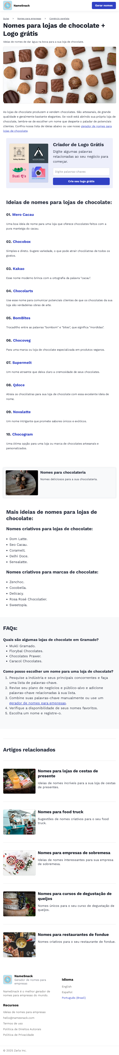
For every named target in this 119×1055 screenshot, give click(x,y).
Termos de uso (13, 1023)
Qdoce (19, 385)
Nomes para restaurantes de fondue (73, 934)
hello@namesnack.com (18, 1017)
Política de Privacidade (18, 1034)
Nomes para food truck (60, 811)
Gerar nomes (104, 5)
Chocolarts (23, 291)
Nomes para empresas (29, 18)
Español (67, 992)
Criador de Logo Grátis (78, 144)
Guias (6, 18)
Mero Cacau (23, 214)
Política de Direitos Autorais (22, 1029)
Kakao (18, 269)
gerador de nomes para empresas (37, 703)
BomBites (21, 318)
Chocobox (22, 241)
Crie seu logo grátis (81, 181)
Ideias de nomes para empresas (24, 1012)
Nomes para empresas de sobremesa (74, 852)
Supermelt (22, 362)
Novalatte (22, 412)
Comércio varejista (59, 18)
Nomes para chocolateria (63, 472)
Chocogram (22, 434)
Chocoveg (22, 340)
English (67, 986)
